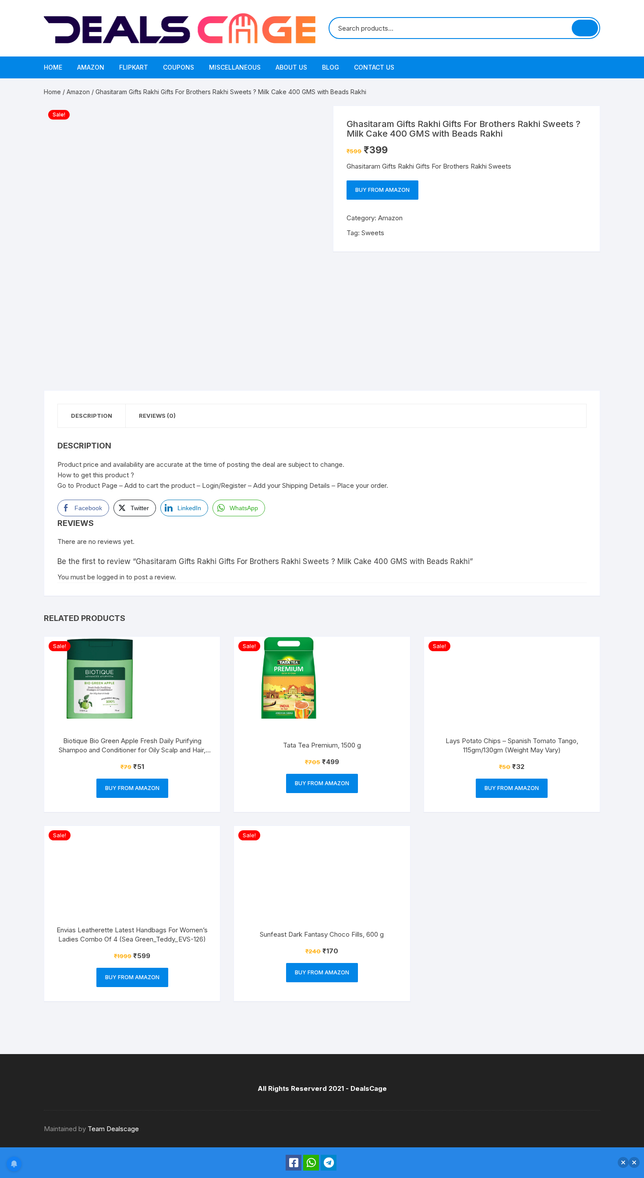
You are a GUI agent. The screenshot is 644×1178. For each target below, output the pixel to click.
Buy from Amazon (382, 190)
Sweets (372, 233)
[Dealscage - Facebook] (293, 1163)
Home (53, 67)
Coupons (178, 67)
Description (91, 415)
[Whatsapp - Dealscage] (311, 1163)
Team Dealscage (113, 1129)
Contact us (374, 67)
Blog (330, 67)
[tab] (92, 415)
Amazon (90, 67)
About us (291, 67)
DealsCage (368, 1088)
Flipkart (133, 67)
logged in (110, 577)
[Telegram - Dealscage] (328, 1163)
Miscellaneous (235, 67)
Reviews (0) (157, 415)
